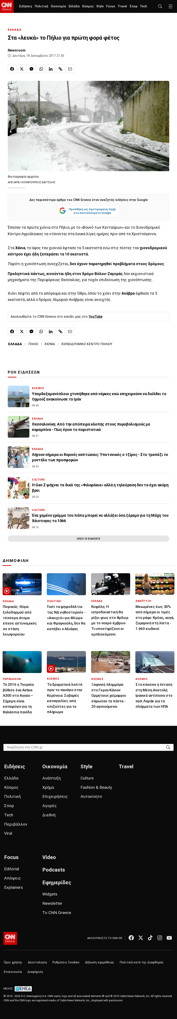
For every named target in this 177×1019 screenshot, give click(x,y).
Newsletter (52, 903)
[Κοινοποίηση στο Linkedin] (50, 68)
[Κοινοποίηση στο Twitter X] (21, 68)
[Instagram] (159, 937)
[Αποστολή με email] (70, 68)
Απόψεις (12, 878)
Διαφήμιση (35, 972)
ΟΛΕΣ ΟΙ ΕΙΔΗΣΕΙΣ (88, 538)
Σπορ (133, 6)
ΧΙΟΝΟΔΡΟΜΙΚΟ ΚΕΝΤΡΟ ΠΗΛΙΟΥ (86, 344)
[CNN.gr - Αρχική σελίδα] (10, 938)
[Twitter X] (140, 937)
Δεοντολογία (37, 962)
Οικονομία (58, 6)
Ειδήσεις (25, 6)
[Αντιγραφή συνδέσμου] (60, 68)
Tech (143, 6)
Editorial (11, 868)
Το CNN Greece (56, 912)
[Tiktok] (150, 937)
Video (49, 857)
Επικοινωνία (13, 972)
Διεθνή (48, 814)
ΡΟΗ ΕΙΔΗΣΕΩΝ (24, 372)
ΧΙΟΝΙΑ (49, 344)
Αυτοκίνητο (91, 796)
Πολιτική (41, 6)
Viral (8, 833)
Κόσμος (88, 6)
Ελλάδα (74, 6)
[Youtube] (169, 937)
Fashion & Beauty (96, 787)
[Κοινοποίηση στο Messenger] (31, 68)
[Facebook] (131, 937)
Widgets (49, 894)
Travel (122, 6)
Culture (87, 778)
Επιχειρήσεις (55, 796)
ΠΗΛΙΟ (33, 344)
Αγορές (49, 805)
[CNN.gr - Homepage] (7, 6)
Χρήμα (48, 787)
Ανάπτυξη (51, 778)
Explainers (13, 887)
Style (100, 6)
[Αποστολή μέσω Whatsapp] (41, 68)
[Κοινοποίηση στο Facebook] (12, 68)
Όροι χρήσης (13, 962)
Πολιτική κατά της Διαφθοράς (142, 962)
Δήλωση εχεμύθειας (99, 962)
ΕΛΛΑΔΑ (15, 29)
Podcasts (53, 870)
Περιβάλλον (15, 824)
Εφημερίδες (56, 883)
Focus (110, 6)
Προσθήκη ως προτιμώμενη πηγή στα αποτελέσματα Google (92, 211)
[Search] (168, 747)
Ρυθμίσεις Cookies (65, 962)
